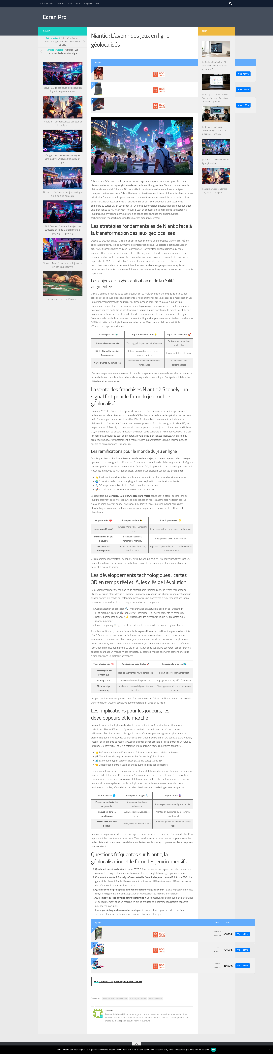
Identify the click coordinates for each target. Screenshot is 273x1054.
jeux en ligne (134, 998)
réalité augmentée (155, 998)
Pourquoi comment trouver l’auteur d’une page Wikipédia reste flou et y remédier (215, 98)
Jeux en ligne (74, 3)
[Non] (269, 1049)
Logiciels (88, 3)
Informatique (46, 3)
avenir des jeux (108, 998)
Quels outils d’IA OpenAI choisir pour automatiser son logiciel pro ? (214, 65)
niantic (143, 998)
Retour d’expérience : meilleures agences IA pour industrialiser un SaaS (214, 130)
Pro (97, 3)
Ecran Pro (55, 17)
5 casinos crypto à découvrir (62, 299)
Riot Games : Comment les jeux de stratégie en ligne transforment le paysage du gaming (63, 230)
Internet (60, 3)
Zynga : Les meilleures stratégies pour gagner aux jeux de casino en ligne (62, 159)
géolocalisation (121, 998)
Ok (213, 1049)
